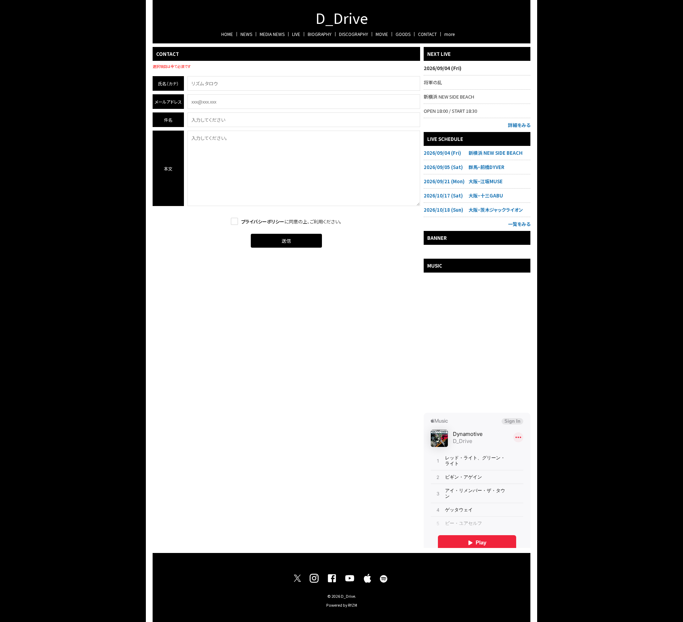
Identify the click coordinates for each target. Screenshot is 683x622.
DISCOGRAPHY (353, 34)
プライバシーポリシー (262, 221)
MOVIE (382, 34)
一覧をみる (519, 224)
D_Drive (342, 17)
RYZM (352, 605)
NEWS (246, 34)
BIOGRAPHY (320, 34)
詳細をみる (519, 125)
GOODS (403, 34)
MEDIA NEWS (272, 34)
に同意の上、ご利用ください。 (291, 221)
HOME (227, 34)
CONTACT (427, 34)
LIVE (296, 34)
